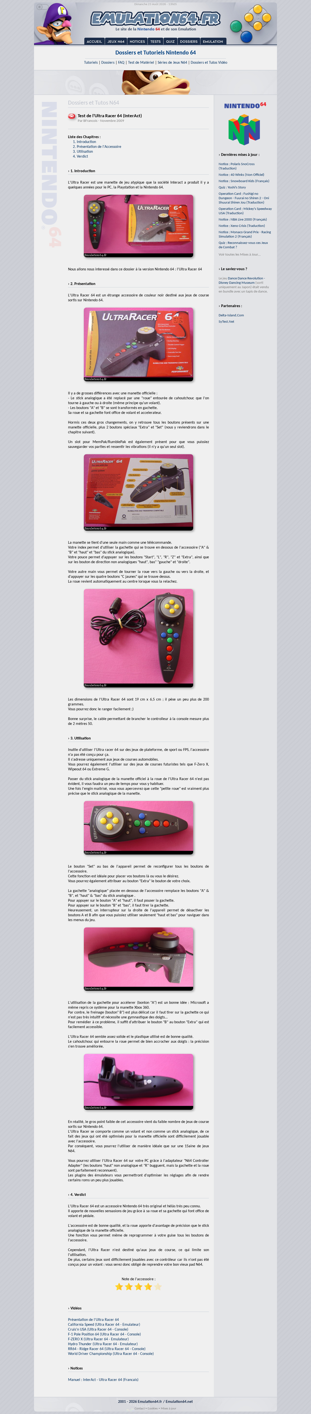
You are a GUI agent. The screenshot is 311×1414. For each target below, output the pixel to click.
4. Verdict (80, 157)
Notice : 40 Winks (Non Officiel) (241, 175)
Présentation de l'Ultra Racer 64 (93, 1320)
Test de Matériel (141, 63)
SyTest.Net (226, 322)
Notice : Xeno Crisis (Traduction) (242, 226)
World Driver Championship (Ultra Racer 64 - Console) (111, 1354)
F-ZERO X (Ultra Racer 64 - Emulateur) (98, 1339)
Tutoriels (91, 63)
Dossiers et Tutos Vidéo (209, 63)
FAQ (121, 63)
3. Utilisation (83, 152)
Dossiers (107, 63)
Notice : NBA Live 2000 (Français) (243, 220)
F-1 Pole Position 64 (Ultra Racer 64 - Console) (104, 1334)
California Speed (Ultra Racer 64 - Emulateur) (104, 1325)
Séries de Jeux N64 (172, 63)
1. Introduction (84, 142)
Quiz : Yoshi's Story (232, 187)
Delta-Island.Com (231, 315)
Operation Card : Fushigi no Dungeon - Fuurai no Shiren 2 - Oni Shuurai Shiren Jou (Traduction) (244, 198)
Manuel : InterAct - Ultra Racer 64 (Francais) (103, 1380)
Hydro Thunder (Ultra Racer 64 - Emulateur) (103, 1344)
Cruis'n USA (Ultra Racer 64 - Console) (98, 1330)
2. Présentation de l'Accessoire (97, 147)
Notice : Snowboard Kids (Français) (244, 181)
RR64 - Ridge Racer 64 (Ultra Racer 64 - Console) (107, 1349)
